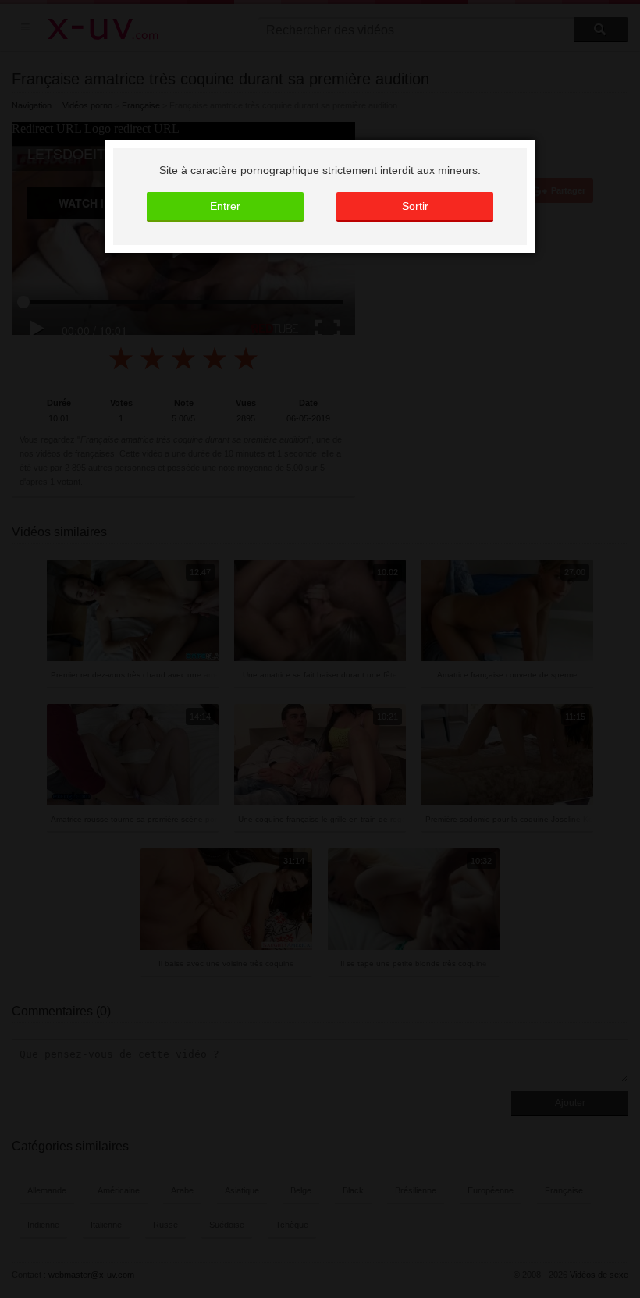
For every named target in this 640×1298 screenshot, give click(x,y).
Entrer (225, 206)
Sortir (415, 206)
